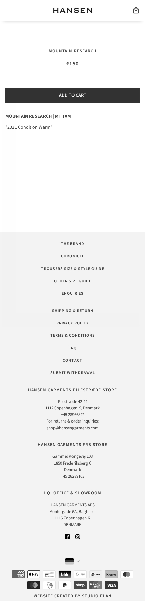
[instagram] (77, 536)
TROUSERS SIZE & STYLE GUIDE (72, 269)
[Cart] (136, 10)
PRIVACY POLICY (72, 323)
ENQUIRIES (73, 293)
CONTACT (72, 360)
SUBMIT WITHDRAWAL (72, 373)
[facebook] (67, 536)
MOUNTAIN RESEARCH (73, 51)
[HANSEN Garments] (72, 10)
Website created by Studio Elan (73, 596)
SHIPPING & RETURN (72, 311)
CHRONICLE (72, 256)
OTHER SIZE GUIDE (72, 281)
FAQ (72, 348)
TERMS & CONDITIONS (72, 335)
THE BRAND (72, 244)
